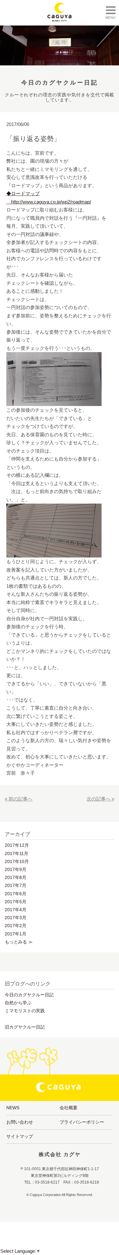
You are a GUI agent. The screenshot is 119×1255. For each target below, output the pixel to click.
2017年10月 (17, 861)
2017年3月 (15, 917)
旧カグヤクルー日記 (25, 1027)
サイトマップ (19, 1136)
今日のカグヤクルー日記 (29, 994)
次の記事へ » (100, 798)
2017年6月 (15, 893)
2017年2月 (15, 925)
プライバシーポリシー (82, 1122)
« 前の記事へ (18, 798)
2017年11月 (16, 853)
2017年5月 (15, 901)
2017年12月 (17, 845)
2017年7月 (15, 885)
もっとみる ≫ (19, 941)
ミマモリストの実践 (25, 1010)
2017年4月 (15, 909)
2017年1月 (15, 933)
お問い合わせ (19, 1122)
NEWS (12, 1107)
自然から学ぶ (18, 1002)
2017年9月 (15, 869)
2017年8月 (15, 877)
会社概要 (68, 1107)
